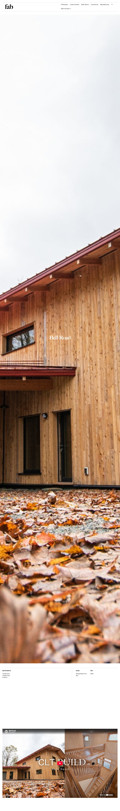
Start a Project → (66, 8)
